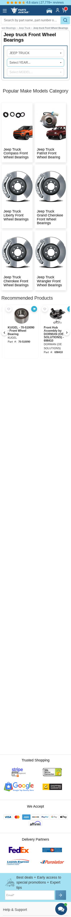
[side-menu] (4, 10)
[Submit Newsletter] (60, 895)
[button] (49, 11)
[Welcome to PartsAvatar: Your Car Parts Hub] (20, 12)
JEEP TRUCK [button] (19, 53)
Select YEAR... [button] (19, 62)
